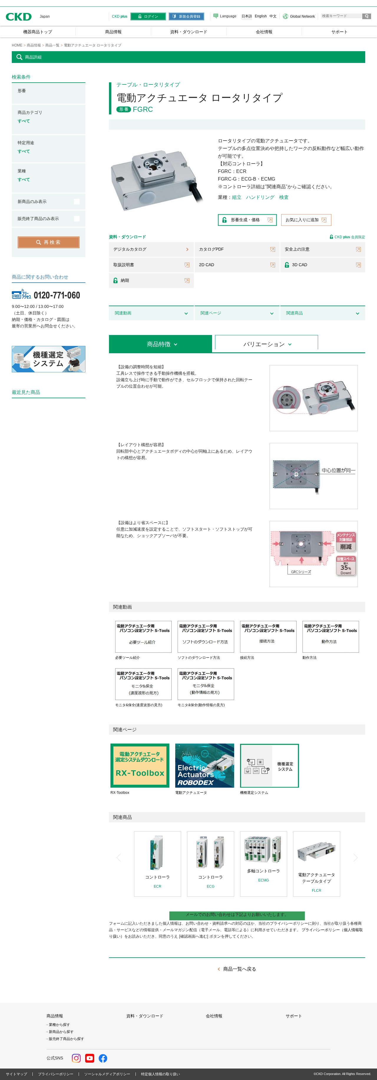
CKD (19, 17)
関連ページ (211, 313)
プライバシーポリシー (55, 1074)
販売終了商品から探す (66, 1039)
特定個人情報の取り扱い (160, 1074)
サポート (294, 1016)
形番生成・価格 (245, 219)
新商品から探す (61, 1032)
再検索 (53, 242)
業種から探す (59, 1025)
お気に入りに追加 (302, 219)
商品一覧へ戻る (239, 968)
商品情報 (55, 1016)
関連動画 (123, 313)
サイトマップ (16, 1074)
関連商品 (294, 313)
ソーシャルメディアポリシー (107, 1074)
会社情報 (214, 1016)
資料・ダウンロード (144, 1016)
